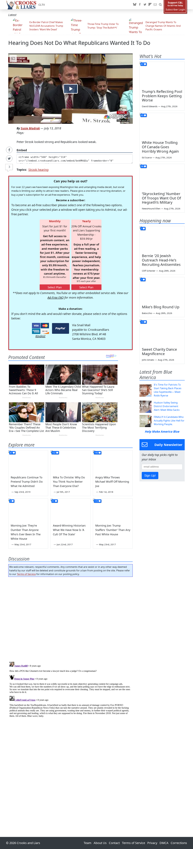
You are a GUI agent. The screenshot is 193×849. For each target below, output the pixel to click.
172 (96, 501)
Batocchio (147, 313)
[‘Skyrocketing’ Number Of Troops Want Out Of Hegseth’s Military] (162, 176)
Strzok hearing (38, 170)
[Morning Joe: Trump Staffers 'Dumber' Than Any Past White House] (113, 510)
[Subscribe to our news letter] (155, 4)
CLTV (41, 4)
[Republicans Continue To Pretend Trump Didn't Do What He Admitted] (28, 461)
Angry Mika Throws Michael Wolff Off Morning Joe (112, 482)
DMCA (164, 843)
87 (11, 452)
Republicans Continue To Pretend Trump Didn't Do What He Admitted (27, 482)
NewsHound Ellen (151, 208)
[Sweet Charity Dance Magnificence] (162, 332)
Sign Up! (150, 475)
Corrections (179, 843)
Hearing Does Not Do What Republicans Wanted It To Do (79, 42)
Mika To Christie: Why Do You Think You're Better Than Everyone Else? (69, 482)
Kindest (40, 336)
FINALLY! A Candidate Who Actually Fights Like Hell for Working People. (169, 420)
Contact (114, 843)
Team (87, 843)
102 (54, 452)
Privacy (152, 843)
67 (142, 64)
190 (96, 452)
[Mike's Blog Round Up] (162, 290)
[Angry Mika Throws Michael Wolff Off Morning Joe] (113, 461)
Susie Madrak (30, 128)
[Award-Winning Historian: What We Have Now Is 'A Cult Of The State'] (70, 510)
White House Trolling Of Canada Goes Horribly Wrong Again (160, 147)
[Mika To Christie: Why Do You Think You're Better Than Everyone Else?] (70, 461)
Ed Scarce (147, 157)
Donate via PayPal (60, 328)
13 (142, 321)
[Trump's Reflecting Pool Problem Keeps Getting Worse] (162, 74)
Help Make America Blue (162, 431)
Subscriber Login (175, 9)
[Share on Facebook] (9, 150)
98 (142, 166)
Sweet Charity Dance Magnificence (159, 351)
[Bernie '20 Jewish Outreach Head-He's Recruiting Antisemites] (162, 238)
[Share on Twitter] (9, 158)
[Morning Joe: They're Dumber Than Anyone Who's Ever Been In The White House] (28, 510)
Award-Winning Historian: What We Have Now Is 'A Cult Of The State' (69, 530)
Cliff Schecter (148, 270)
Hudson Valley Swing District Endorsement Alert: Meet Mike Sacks (167, 406)
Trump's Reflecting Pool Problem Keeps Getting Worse (162, 96)
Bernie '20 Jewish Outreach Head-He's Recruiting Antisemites (161, 260)
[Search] (160, 4)
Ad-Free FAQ (55, 297)
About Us (100, 843)
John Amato (148, 359)
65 (142, 115)
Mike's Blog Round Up (160, 306)
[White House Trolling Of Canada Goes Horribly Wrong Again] (162, 125)
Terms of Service (26, 574)
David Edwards (149, 106)
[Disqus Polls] (70, 618)
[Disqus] (70, 698)
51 (53, 501)
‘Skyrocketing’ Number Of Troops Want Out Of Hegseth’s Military (161, 198)
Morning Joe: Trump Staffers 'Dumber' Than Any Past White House (112, 530)
